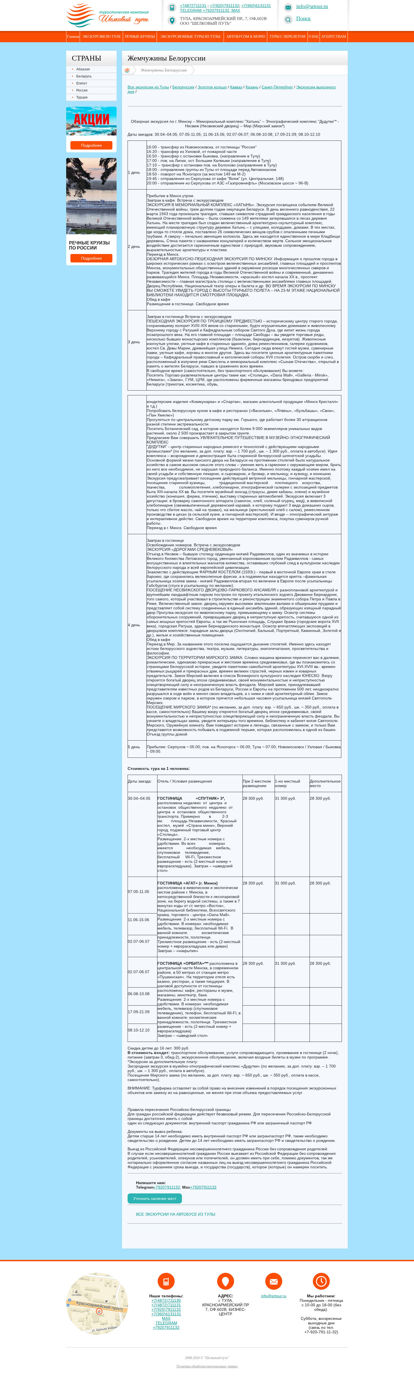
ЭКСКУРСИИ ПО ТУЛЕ (102, 36)
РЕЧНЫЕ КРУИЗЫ (140, 36)
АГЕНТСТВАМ (333, 36)
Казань (252, 87)
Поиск (303, 18)
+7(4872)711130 (166, 1300)
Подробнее (91, 145)
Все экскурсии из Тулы (148, 87)
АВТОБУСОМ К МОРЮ (245, 36)
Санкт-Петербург (277, 87)
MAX (236, 10)
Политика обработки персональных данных (207, 1366)
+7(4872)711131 (166, 1305)
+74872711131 (193, 5)
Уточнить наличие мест (154, 1198)
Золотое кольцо (212, 87)
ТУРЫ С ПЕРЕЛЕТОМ (288, 36)
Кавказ (236, 87)
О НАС (314, 36)
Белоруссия (183, 87)
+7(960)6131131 (256, 5)
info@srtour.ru (312, 6)
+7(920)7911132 (224, 5)
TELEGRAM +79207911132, (206, 10)
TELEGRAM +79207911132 (166, 1325)
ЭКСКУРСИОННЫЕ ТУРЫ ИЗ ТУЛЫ (190, 36)
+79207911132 (166, 1187)
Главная (73, 36)
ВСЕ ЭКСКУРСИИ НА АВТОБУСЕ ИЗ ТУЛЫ (175, 1214)
